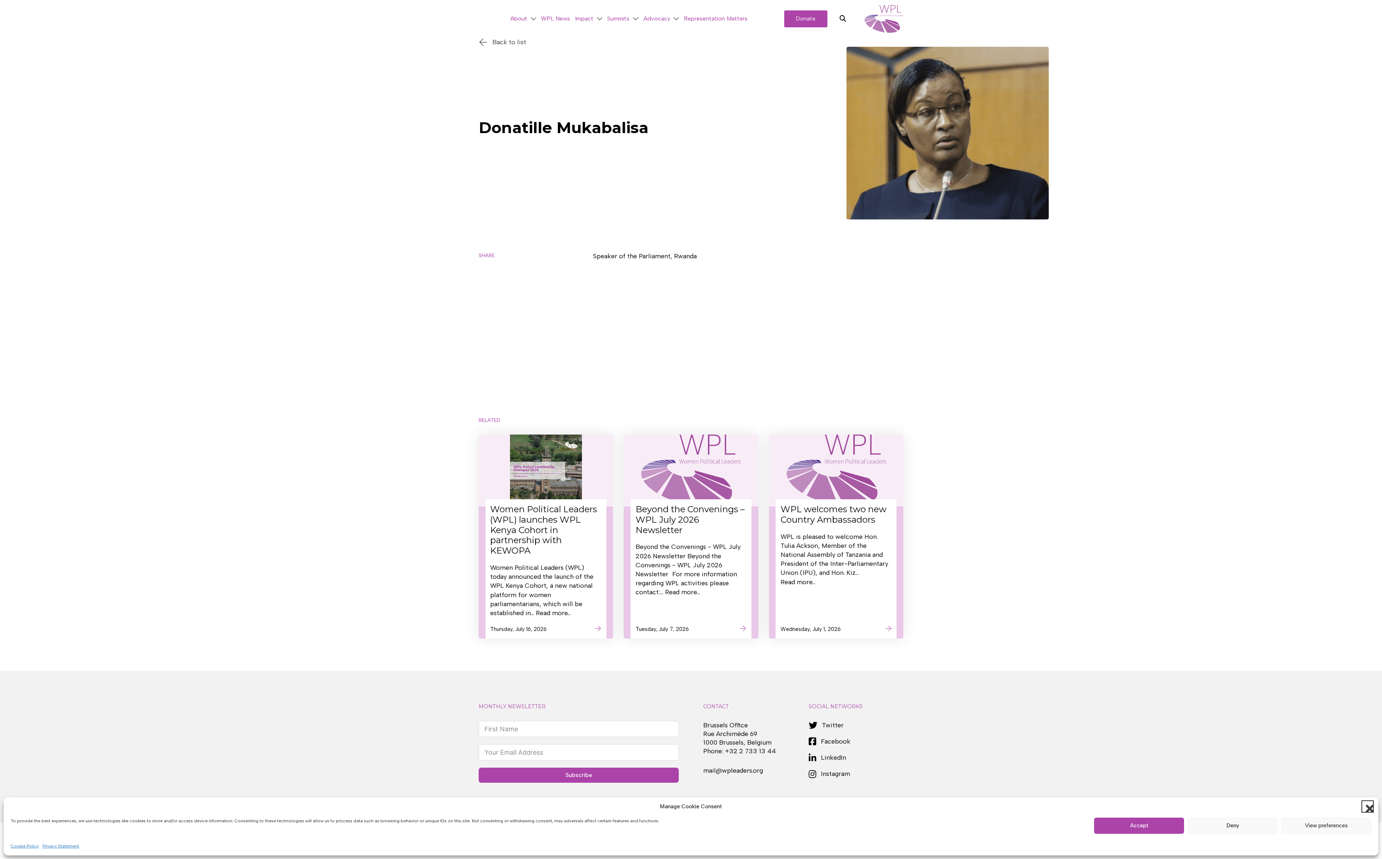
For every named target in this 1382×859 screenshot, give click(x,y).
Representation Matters (716, 18)
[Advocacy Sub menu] (676, 19)
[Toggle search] (843, 19)
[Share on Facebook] (488, 300)
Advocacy (656, 18)
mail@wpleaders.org (733, 770)
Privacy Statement (60, 846)
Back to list (509, 42)
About (518, 18)
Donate (806, 18)
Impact (584, 18)
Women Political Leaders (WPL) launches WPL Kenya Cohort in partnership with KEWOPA (543, 530)
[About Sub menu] (533, 19)
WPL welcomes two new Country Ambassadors (833, 514)
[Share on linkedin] (488, 321)
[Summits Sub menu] (635, 19)
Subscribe (578, 775)
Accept (1139, 825)
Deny (1233, 825)
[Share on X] (488, 279)
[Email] (488, 342)
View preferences (1326, 825)
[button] (1367, 806)
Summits (618, 18)
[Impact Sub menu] (599, 19)
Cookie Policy (25, 846)
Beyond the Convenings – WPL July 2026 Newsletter (690, 519)
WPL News (555, 18)
